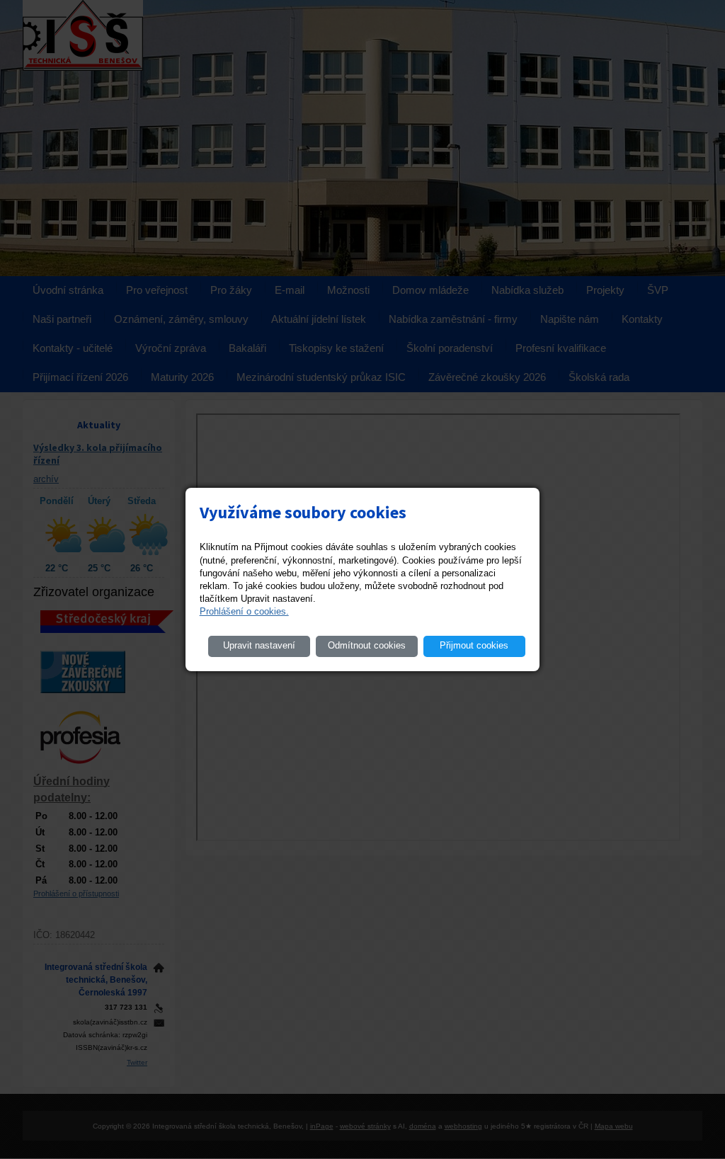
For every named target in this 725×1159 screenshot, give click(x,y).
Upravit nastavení (259, 645)
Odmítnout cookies (367, 645)
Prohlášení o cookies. (244, 611)
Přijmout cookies (474, 645)
